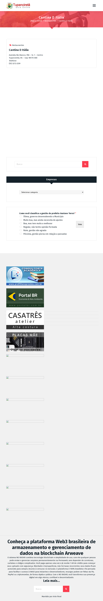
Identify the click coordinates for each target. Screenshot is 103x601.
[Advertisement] (51, 91)
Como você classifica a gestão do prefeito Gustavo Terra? (47, 213)
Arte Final (57, 596)
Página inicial (36, 21)
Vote (80, 224)
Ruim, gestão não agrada (34, 230)
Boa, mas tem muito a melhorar (37, 223)
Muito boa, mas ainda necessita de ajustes (43, 220)
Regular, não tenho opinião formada (40, 227)
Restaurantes (50, 21)
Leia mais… (51, 581)
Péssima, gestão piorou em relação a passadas (45, 234)
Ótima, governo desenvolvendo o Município (43, 216)
